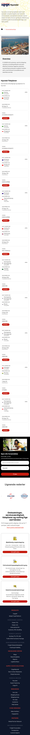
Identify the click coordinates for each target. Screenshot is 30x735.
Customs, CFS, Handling (15, 630)
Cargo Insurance (15, 674)
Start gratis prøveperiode (15, 527)
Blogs (15, 654)
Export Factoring (15, 683)
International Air (15, 627)
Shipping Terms (15, 695)
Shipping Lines (15, 697)
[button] (3, 29)
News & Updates (15, 657)
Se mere (5, 118)
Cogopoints (15, 714)
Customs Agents (15, 733)
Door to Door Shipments (15, 671)
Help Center (15, 704)
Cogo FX (15, 685)
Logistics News (15, 661)
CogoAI (15, 613)
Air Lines (15, 699)
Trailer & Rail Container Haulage (15, 638)
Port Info (15, 692)
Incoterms (15, 702)
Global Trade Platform (15, 616)
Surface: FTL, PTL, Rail (15, 636)
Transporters (15, 730)
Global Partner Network (15, 721)
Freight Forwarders (15, 728)
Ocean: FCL (15, 622)
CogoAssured (15, 669)
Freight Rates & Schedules (15, 645)
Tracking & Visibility (15, 647)
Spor (16, 474)
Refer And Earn (15, 711)
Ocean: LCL (15, 625)
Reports (15, 659)
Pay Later (15, 680)
